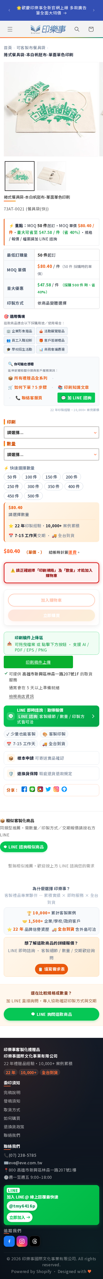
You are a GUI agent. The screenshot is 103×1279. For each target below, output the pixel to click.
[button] (10, 29)
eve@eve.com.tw (25, 1163)
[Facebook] (9, 1241)
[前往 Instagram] (56, 790)
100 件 (31, 477)
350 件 (54, 486)
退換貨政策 (14, 1126)
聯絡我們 (12, 1135)
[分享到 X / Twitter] (48, 790)
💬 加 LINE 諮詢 (76, 398)
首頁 (8, 47)
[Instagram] (22, 1241)
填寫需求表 (51, 969)
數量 (11, 443)
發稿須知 (12, 1101)
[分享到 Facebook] (24, 790)
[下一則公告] (93, 10)
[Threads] (34, 1241)
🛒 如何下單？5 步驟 (27, 387)
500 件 (33, 496)
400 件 (74, 486)
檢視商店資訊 (21, 696)
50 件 (12, 477)
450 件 (13, 496)
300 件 (33, 486)
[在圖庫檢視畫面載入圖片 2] (51, 176)
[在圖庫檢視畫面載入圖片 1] (19, 176)
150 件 (51, 477)
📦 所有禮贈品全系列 (28, 378)
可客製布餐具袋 (31, 47)
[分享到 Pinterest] (40, 790)
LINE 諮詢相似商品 (26, 847)
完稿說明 (12, 1092)
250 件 (13, 486)
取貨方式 (12, 1109)
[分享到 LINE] (32, 790)
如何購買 (12, 1118)
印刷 (11, 422)
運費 (72, 552)
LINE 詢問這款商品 (54, 1014)
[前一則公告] (9, 10)
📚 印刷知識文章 (73, 387)
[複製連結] (64, 790)
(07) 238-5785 (22, 1155)
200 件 (72, 477)
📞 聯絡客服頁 (29, 398)
